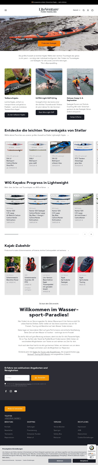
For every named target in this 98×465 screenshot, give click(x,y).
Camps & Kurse (75, 117)
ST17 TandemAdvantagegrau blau (80, 161)
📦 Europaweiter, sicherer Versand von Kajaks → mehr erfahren (49, 2)
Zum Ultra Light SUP (46, 112)
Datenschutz (82, 434)
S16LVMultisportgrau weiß (33, 161)
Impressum (82, 427)
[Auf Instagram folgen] (10, 391)
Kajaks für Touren (39, 352)
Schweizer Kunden (34, 434)
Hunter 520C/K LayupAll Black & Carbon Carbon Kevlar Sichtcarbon (13, 215)
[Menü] (95, 445)
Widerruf (30, 437)
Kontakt (7, 427)
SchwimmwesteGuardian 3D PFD (30, 280)
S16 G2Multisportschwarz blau (57, 161)
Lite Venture (10, 275)
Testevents (9, 434)
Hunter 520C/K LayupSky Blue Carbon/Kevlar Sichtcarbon (57, 215)
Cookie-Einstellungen (85, 437)
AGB (79, 430)
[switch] (92, 457)
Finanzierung (32, 430)
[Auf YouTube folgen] (15, 391)
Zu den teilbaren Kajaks (16, 115)
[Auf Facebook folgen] (6, 391)
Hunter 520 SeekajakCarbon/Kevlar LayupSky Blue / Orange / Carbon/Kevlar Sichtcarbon (37, 215)
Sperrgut (57, 430)
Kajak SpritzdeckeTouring (83, 280)
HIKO (26, 275)
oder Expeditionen (53, 352)
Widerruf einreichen (15, 409)
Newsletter (9, 430)
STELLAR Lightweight (13, 156)
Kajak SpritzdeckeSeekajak (65, 280)
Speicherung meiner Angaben (23, 384)
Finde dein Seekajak (49, 43)
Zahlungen (31, 427)
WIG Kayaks (10, 208)
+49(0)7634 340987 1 (13, 418)
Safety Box (58, 434)
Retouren (57, 437)
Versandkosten (59, 427)
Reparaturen (9, 437)
